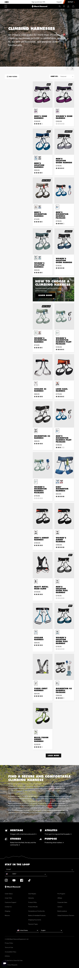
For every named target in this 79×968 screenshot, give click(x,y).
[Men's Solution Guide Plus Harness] (64, 565)
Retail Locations (62, 911)
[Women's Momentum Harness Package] (43, 465)
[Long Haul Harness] (64, 367)
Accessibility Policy (10, 952)
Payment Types (33, 924)
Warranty (31, 898)
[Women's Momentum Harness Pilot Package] (64, 316)
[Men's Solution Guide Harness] (64, 141)
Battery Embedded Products (36, 915)
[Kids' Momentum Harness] (64, 465)
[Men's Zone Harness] (43, 94)
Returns (7, 915)
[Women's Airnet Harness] (64, 516)
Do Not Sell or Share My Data (13, 960)
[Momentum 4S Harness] (43, 414)
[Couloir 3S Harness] (43, 367)
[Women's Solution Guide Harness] (64, 241)
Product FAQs (32, 902)
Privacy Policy (9, 943)
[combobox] (8, 874)
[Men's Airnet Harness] (43, 516)
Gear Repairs (32, 894)
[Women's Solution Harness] (43, 241)
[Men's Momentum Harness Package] (64, 190)
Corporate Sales (62, 902)
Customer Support (10, 902)
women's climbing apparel (56, 812)
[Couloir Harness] (43, 616)
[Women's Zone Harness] (64, 94)
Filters (13, 76)
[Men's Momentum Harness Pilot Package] (64, 414)
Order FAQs (8, 898)
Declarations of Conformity (36, 911)
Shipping (7, 911)
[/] (39, 6)
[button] (60, 6)
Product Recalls (33, 907)
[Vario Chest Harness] (43, 667)
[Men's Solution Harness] (43, 141)
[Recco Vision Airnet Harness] (43, 716)
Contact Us (8, 907)
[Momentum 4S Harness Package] (64, 667)
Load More (53, 755)
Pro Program (61, 894)
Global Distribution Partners (65, 915)
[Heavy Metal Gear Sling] (43, 565)
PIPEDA (7, 956)
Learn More (45, 295)
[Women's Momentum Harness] (43, 316)
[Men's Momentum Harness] (43, 190)
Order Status (9, 894)
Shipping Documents (34, 920)
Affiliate (59, 898)
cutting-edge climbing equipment (53, 810)
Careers (59, 907)
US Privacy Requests (11, 965)
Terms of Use (9, 947)
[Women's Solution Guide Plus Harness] (64, 616)
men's (41, 812)
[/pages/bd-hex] (7, 2)
